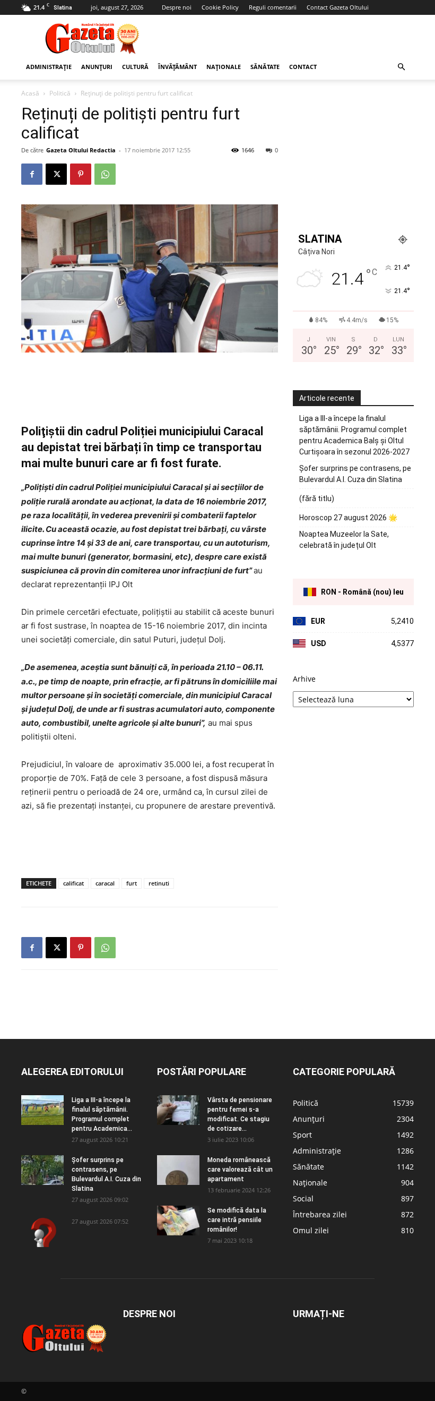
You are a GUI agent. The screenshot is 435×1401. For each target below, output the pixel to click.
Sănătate (265, 67)
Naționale (223, 67)
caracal (105, 883)
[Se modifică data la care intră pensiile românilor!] (178, 1220)
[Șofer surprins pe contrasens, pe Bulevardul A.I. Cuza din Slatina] (42, 1170)
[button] (401, 67)
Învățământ (177, 67)
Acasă (30, 93)
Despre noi (177, 7)
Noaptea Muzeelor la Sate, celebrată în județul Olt (344, 539)
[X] (56, 174)
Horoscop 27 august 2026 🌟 (348, 517)
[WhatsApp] (105, 174)
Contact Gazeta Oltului (338, 7)
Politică (60, 93)
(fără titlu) (316, 498)
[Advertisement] (289, 38)
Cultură (135, 67)
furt (131, 883)
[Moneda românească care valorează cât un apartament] (178, 1170)
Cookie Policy (220, 7)
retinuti (159, 883)
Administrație (49, 67)
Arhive (304, 679)
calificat (73, 883)
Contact (303, 67)
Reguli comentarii (273, 7)
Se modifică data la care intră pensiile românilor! (236, 1220)
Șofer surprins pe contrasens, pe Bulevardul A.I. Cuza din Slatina (355, 474)
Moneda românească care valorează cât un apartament (240, 1169)
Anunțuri (96, 67)
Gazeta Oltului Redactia (81, 150)
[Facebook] (31, 174)
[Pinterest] (80, 174)
